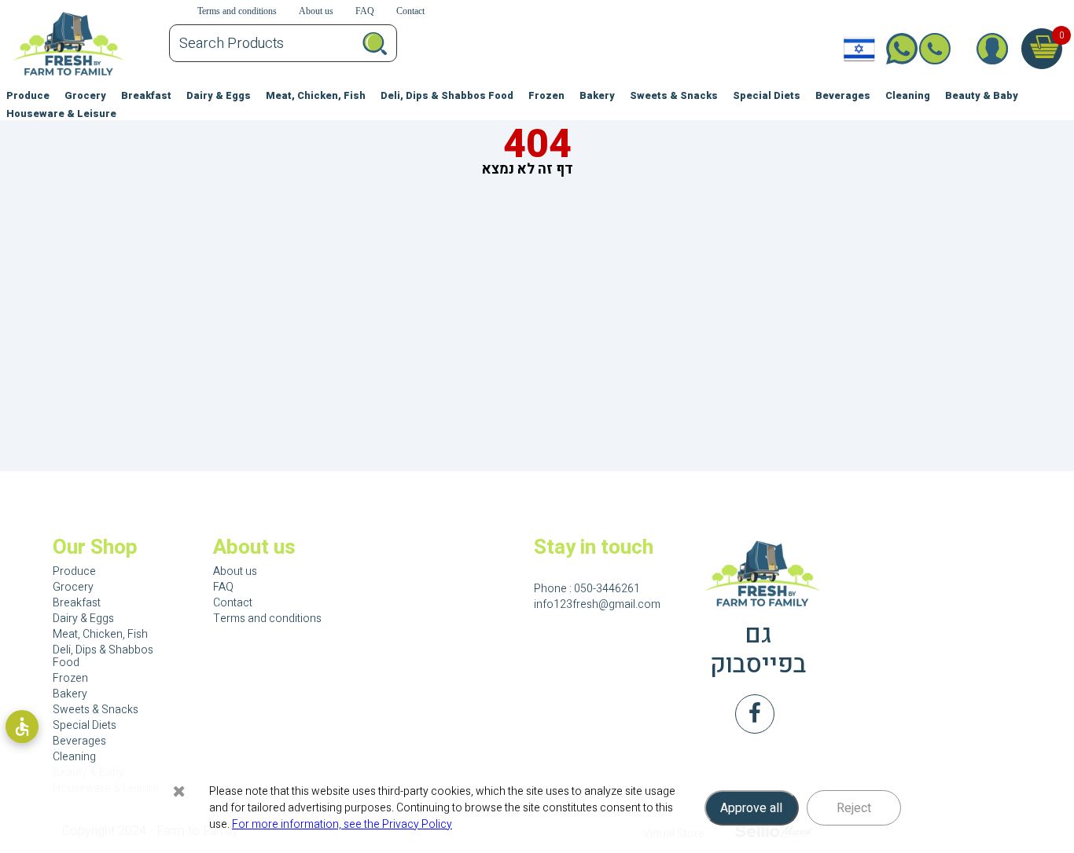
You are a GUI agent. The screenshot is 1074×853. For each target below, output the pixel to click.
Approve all (751, 808)
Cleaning (907, 96)
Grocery (85, 96)
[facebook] (754, 714)
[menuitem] (28, 93)
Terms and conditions (267, 618)
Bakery (597, 96)
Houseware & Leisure (61, 114)
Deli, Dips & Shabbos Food (447, 96)
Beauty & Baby (981, 96)
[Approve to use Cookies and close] (179, 791)
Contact (232, 603)
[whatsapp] (896, 48)
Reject (854, 808)
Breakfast (146, 96)
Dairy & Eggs (218, 96)
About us (235, 571)
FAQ (223, 587)
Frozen (546, 96)
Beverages (842, 96)
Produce (28, 96)
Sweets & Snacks (674, 96)
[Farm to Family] (758, 574)
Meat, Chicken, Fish (316, 96)
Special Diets (766, 96)
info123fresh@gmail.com (597, 604)
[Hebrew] (859, 48)
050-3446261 (946, 48)
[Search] (374, 43)
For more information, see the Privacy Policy (342, 824)
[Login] (991, 48)
